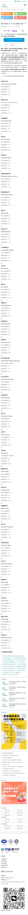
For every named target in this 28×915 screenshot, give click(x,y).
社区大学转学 (19, 815)
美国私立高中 (7, 819)
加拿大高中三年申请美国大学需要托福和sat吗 (13, 656)
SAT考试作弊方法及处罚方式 (8, 768)
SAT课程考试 (17, 26)
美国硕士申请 (7, 828)
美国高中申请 (19, 819)
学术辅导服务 (4, 861)
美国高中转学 (7, 821)
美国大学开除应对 (20, 812)
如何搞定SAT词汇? (6, 764)
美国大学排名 (7, 812)
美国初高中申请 (4, 865)
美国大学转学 (19, 810)
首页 (2, 9)
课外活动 (20, 17)
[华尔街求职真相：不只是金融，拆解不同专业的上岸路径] (4, 687)
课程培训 (20, 13)
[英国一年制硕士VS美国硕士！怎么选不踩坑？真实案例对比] (4, 681)
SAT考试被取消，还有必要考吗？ (9, 775)
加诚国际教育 (4, 26)
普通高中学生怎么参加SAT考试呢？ (10, 674)
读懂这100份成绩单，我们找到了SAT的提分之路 (12, 762)
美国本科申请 (7, 810)
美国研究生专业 (20, 826)
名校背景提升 (4, 859)
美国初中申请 (19, 821)
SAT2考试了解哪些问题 (7, 757)
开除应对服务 (4, 863)
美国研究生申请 (7, 826)
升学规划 (7, 13)
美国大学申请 (4, 867)
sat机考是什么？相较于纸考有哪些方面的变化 (11, 759)
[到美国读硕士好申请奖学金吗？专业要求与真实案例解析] (4, 704)
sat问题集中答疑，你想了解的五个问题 (10, 755)
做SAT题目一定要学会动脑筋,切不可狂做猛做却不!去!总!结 (14, 766)
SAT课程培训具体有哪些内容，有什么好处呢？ (13, 662)
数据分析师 (8, 910)
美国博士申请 (19, 828)
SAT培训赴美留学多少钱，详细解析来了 (11, 672)
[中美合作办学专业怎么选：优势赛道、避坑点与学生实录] (4, 698)
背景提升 (7, 17)
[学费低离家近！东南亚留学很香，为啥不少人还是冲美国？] (4, 692)
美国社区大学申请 (7, 815)
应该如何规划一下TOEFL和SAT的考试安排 (11, 771)
